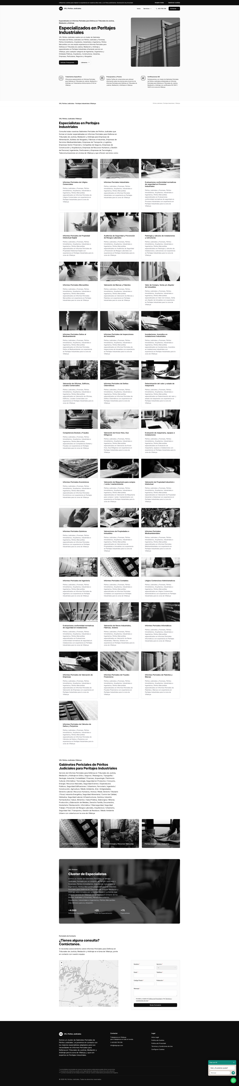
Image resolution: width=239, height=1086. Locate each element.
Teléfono (160, 972)
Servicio (160, 964)
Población (160, 980)
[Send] (233, 1072)
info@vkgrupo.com (116, 1045)
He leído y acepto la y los (154, 999)
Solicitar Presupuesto (67, 62)
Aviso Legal (155, 1037)
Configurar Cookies (157, 1049)
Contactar (173, 8)
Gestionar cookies (174, 2)
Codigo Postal (139, 980)
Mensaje (137, 988)
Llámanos (84, 62)
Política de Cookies (157, 1040)
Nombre (137, 964)
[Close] (234, 1062)
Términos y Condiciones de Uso (162, 1046)
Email (136, 972)
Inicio (139, 8)
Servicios (146, 8)
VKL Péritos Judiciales (72, 8)
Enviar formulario (155, 1005)
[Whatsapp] (233, 1080)
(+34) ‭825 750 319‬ (116, 1042)
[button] (88, 983)
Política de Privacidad (155, 998)
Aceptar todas (159, 2)
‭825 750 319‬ (162, 8)
